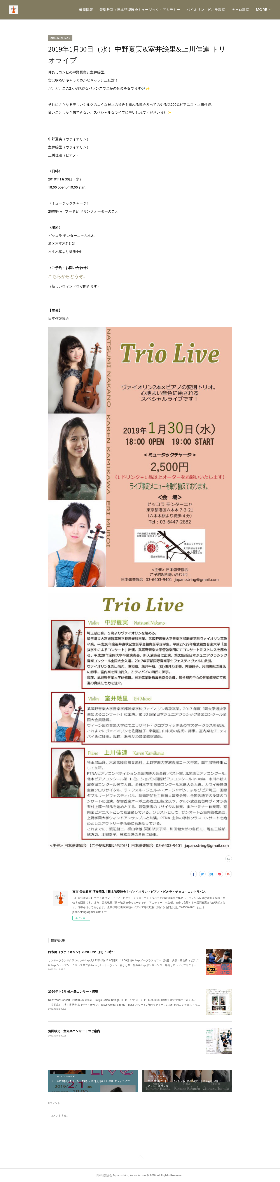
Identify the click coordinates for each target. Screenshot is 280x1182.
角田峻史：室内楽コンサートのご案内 (74, 1031)
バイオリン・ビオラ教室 (206, 10)
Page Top (140, 1157)
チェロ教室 (240, 10)
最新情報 (86, 10)
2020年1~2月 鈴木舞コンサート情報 (73, 991)
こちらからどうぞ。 (68, 276)
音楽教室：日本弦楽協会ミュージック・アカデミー (140, 10)
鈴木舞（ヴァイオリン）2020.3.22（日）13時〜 (81, 952)
